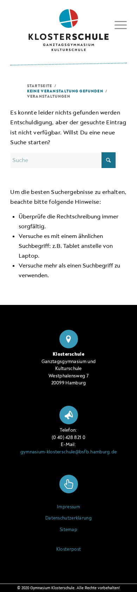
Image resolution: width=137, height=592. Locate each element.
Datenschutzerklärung (68, 518)
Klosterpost (68, 549)
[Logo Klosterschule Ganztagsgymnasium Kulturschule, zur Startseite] (68, 27)
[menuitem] (117, 25)
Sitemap (68, 529)
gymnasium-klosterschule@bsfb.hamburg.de (68, 452)
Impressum (68, 507)
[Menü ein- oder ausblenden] (117, 23)
